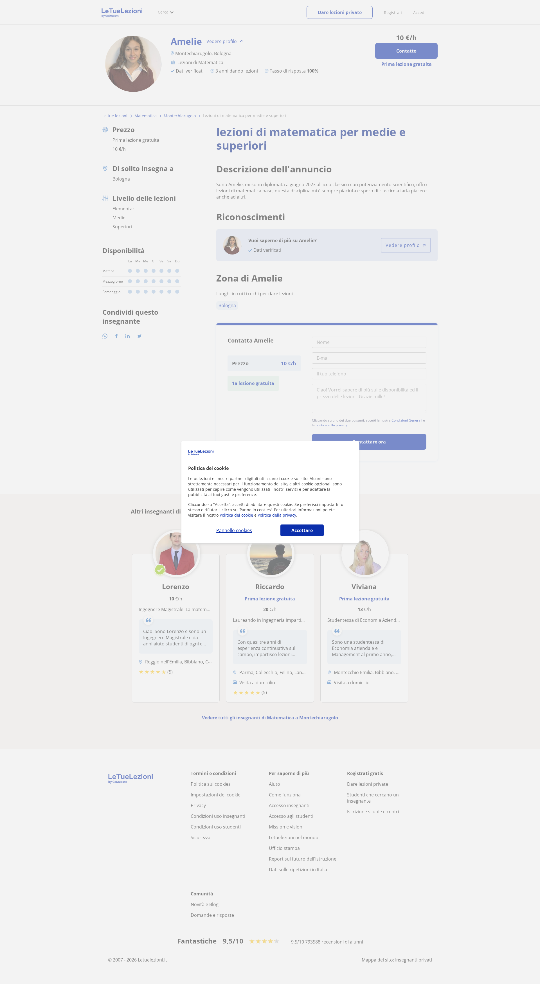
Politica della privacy (277, 515)
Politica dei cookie (236, 515)
